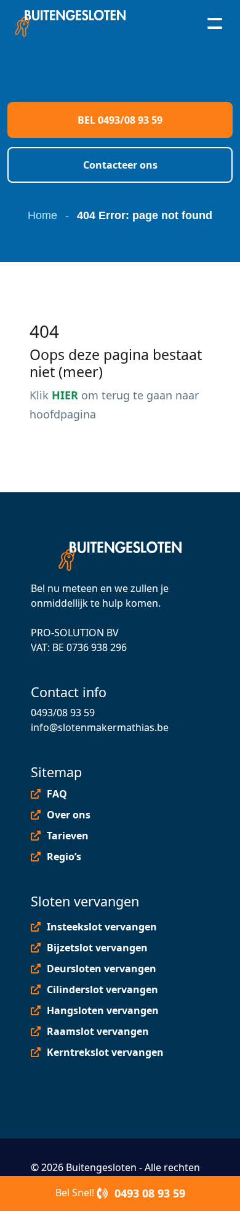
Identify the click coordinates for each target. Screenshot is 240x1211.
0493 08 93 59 (148, 1193)
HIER (65, 395)
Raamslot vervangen (98, 1031)
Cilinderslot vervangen (102, 989)
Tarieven (68, 835)
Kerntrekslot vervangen (105, 1052)
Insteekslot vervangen (102, 926)
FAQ (57, 794)
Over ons (68, 814)
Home (42, 215)
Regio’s (64, 856)
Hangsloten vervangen (103, 1010)
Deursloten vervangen (101, 968)
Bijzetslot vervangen (97, 947)
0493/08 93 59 (63, 712)
